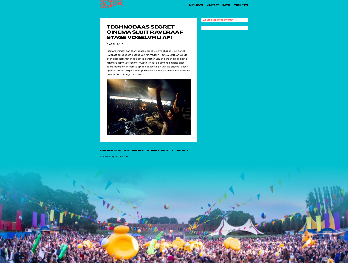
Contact (180, 151)
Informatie (110, 151)
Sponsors (134, 151)
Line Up (212, 5)
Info (226, 5)
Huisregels (158, 151)
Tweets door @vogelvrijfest (217, 20)
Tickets (241, 5)
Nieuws (196, 5)
